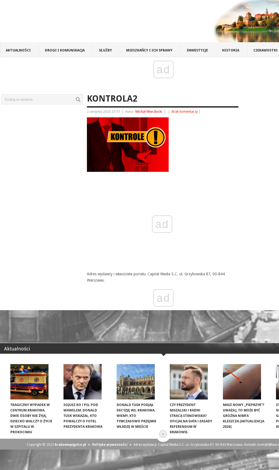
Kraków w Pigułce (80, 23)
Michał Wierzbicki (148, 111)
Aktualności (18, 50)
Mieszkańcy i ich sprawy (149, 50)
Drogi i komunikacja (65, 50)
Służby (105, 50)
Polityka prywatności (110, 445)
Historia (230, 50)
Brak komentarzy (185, 111)
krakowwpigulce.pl (70, 445)
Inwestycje (197, 50)
